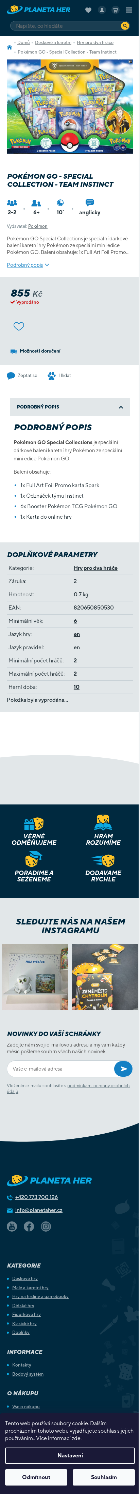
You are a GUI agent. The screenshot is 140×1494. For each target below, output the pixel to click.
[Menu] (129, 10)
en (77, 634)
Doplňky (21, 1332)
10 (77, 687)
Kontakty (21, 1365)
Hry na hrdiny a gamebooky (40, 1296)
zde (76, 1438)
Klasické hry (24, 1323)
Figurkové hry (26, 1314)
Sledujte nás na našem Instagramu (70, 926)
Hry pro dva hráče (96, 568)
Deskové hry (25, 1278)
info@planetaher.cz (39, 1210)
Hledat (125, 25)
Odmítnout (36, 1477)
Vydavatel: (27, 226)
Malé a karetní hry (30, 1288)
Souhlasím (104, 1477)
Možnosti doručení (40, 351)
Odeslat (123, 1069)
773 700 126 (36, 1197)
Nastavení (70, 1455)
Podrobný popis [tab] (38, 407)
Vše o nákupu (26, 1407)
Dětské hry (23, 1305)
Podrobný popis (25, 265)
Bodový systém (27, 1374)
